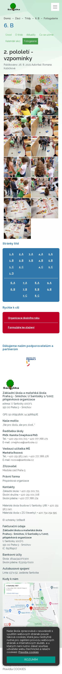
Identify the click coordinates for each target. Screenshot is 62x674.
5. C (50, 267)
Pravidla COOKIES (14, 669)
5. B (50, 260)
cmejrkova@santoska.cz (24, 442)
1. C (11, 267)
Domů (7, 18)
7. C (25, 295)
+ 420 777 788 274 (28, 498)
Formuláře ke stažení (21, 327)
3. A (31, 254)
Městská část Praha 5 (14, 470)
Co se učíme (46, 34)
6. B (37, 18)
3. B (31, 260)
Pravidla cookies (28, 652)
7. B (25, 289)
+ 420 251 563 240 (18, 456)
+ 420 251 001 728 (29, 494)
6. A (13, 282)
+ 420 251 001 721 (29, 491)
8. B (37, 289)
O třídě (19, 34)
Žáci (17, 18)
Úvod (9, 34)
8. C (37, 295)
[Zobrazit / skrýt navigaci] (55, 7)
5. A (50, 254)
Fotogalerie (51, 18)
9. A (49, 282)
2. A (21, 254)
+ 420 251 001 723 (17, 438)
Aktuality (31, 34)
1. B (11, 260)
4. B (41, 260)
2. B (21, 260)
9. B (49, 289)
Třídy (28, 18)
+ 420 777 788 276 (39, 456)
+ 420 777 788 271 (38, 438)
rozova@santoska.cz (22, 460)
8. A (37, 282)
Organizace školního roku (23, 317)
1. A (11, 254)
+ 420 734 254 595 (47, 512)
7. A (25, 282)
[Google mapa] (31, 610)
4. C (41, 267)
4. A (41, 254)
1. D (11, 273)
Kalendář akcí (13, 41)
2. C (21, 267)
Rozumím (31, 659)
